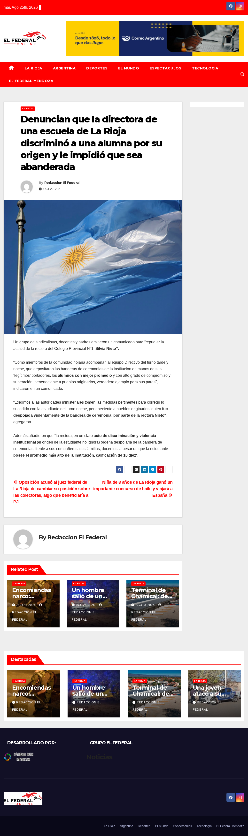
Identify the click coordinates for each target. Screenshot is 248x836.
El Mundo (128, 68)
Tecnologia (205, 68)
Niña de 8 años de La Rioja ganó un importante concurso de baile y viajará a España (133, 489)
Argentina (64, 68)
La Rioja (33, 68)
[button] (242, 74)
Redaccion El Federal (61, 183)
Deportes (97, 68)
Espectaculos (165, 68)
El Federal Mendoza (31, 81)
